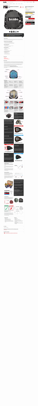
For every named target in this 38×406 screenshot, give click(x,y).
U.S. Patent (5, 226)
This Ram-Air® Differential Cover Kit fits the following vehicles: (11, 229)
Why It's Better (5, 60)
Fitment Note (5, 56)
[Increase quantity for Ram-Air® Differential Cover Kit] (27, 18)
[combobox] (16, 2)
